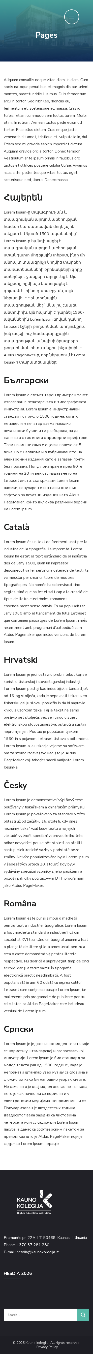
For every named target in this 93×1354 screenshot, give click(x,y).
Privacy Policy (47, 1347)
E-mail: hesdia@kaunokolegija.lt (31, 1252)
